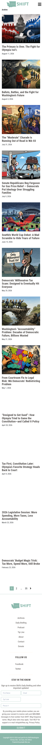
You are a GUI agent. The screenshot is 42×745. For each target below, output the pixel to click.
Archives (21, 618)
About (21, 636)
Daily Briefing (21, 622)
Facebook (19, 664)
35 (26, 588)
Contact (21, 641)
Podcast (21, 627)
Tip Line (21, 632)
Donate (21, 646)
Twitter (18, 668)
